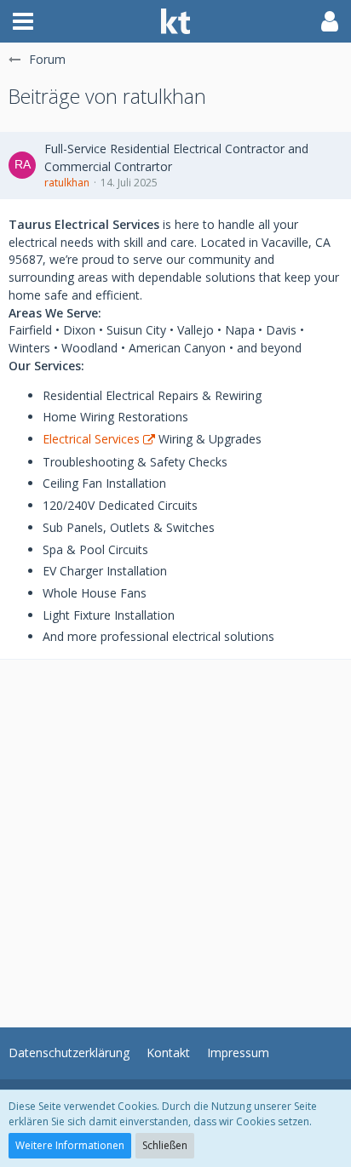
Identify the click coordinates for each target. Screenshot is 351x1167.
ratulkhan (66, 182)
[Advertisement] (175, 835)
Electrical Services (91, 439)
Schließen (164, 1145)
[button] (23, 21)
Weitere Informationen (69, 1145)
